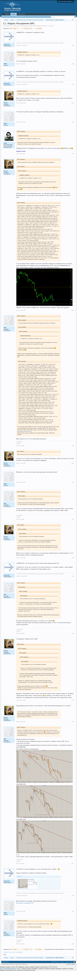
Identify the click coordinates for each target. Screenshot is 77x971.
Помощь (62, 962)
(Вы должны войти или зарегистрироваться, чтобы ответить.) (59, 949)
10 (24, 28)
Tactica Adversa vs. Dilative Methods (19, 25)
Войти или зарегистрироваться (65, 1)
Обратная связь (55, 962)
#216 (73, 721)
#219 (73, 911)
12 (29, 28)
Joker (5, 143)
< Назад (14, 28)
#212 (73, 557)
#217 (73, 863)
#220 (73, 943)
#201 (73, 45)
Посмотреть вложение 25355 (25, 903)
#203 (73, 84)
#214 (73, 633)
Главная (7, 14)
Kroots (6, 103)
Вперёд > (40, 28)
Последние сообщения (18, 16)
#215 (73, 700)
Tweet (4, 954)
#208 (73, 445)
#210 (73, 482)
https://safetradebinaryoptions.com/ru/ (10, 968)
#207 (73, 310)
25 (36, 28)
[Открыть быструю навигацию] (72, 19)
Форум (13, 14)
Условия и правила (70, 964)
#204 (73, 102)
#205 (73, 122)
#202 (73, 63)
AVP (5, 327)
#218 (73, 895)
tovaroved (6, 44)
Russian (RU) (5, 962)
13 (31, 28)
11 (27, 28)
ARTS (5, 64)
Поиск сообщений (7, 16)
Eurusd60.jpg (31, 879)
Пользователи (21, 14)
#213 (73, 576)
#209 (73, 463)
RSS (74, 962)
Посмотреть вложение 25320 (24, 431)
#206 (73, 153)
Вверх (71, 962)
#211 (73, 519)
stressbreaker (44, 25)
